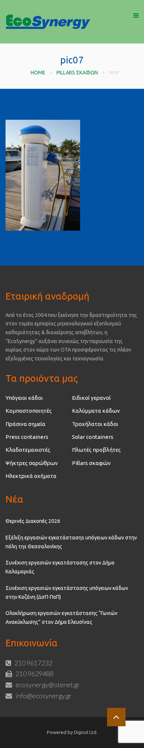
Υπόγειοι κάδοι (24, 398)
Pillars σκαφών (77, 73)
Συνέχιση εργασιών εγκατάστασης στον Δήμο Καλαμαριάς (60, 567)
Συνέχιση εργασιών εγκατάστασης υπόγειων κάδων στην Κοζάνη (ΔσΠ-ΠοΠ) (67, 592)
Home (38, 73)
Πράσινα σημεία (25, 424)
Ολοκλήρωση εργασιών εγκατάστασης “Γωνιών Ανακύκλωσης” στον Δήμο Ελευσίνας (61, 617)
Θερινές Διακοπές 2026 (33, 521)
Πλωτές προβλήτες (96, 450)
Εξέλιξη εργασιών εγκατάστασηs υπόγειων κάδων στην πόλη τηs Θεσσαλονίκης (71, 542)
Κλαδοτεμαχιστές (28, 450)
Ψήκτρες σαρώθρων (32, 463)
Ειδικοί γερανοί (91, 398)
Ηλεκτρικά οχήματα (31, 476)
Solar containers (92, 437)
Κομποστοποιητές (29, 411)
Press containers (27, 437)
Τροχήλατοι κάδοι (95, 424)
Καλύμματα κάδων (96, 411)
